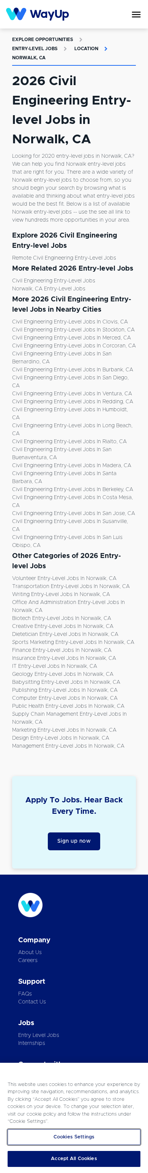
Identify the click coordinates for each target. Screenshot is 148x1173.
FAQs (25, 994)
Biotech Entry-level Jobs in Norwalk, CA (61, 618)
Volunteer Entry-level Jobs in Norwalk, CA (64, 578)
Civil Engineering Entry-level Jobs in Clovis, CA (70, 322)
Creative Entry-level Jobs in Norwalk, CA (62, 626)
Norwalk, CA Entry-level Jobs (48, 289)
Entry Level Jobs (38, 1035)
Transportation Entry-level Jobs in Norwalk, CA (71, 586)
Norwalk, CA (29, 57)
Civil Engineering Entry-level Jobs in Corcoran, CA (74, 346)
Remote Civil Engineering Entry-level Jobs (64, 258)
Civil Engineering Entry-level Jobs (53, 281)
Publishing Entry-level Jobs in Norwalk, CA (65, 690)
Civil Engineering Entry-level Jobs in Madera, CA (71, 465)
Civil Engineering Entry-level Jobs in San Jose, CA (73, 513)
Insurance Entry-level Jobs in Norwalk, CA (64, 658)
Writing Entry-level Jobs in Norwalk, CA (61, 594)
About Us (30, 952)
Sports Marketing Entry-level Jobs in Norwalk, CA (73, 642)
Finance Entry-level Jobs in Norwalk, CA (62, 650)
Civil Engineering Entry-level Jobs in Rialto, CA (69, 441)
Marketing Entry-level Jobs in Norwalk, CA (64, 730)
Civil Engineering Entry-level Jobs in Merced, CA (71, 338)
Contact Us (32, 1002)
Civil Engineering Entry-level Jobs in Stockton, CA (73, 330)
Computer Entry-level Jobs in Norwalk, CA (65, 698)
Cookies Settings (74, 1137)
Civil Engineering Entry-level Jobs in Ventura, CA (72, 393)
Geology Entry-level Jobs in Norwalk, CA (62, 674)
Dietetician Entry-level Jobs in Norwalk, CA (65, 634)
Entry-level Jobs (35, 48)
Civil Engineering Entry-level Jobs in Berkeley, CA (72, 489)
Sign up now (74, 841)
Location (86, 48)
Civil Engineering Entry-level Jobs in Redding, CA (72, 401)
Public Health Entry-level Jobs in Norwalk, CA (68, 706)
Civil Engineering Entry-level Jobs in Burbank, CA (72, 370)
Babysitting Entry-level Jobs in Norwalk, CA (66, 682)
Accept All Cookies (74, 1158)
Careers (28, 960)
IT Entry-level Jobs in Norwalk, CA (54, 666)
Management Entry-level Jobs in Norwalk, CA (68, 746)
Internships (31, 1043)
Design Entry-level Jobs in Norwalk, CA (60, 738)
